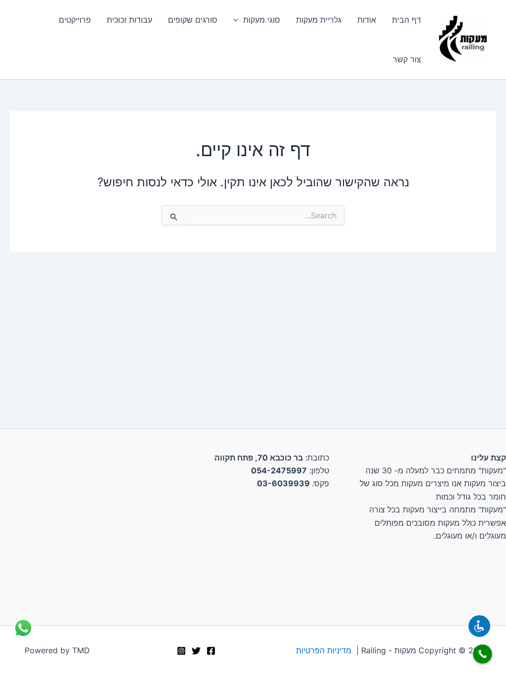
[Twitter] (196, 650)
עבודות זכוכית (129, 20)
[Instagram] (181, 650)
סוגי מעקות (261, 20)
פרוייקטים (75, 20)
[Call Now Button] (482, 654)
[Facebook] (211, 650)
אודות (366, 20)
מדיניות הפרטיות (323, 650)
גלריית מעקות (318, 20)
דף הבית (406, 20)
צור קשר (407, 59)
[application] (238, 20)
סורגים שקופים (192, 20)
